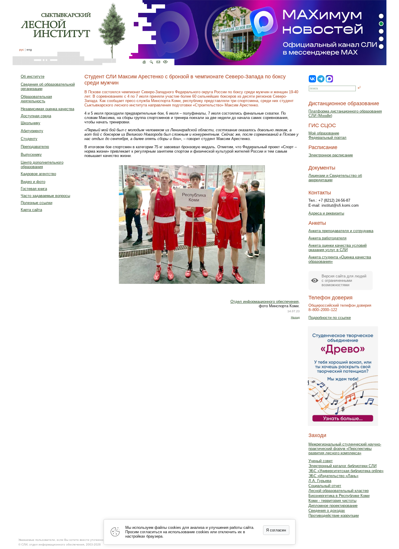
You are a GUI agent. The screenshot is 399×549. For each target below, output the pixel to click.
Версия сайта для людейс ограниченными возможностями (344, 280)
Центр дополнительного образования (42, 164)
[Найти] (359, 88)
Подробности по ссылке (329, 317)
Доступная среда (36, 116)
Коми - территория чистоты (332, 500)
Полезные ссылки (36, 203)
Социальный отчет (324, 486)
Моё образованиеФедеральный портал (327, 135)
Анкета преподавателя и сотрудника (340, 231)
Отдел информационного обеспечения (264, 301)
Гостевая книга (34, 189)
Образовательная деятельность (36, 98)
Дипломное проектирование (333, 505)
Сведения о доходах (326, 510)
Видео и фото (33, 181)
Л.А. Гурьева (319, 481)
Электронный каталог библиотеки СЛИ (342, 466)
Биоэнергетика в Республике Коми (338, 495)
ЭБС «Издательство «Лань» (333, 476)
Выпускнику (31, 154)
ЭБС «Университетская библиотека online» (346, 471)
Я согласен (276, 530)
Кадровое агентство (38, 174)
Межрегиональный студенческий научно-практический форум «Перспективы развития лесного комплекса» (344, 448)
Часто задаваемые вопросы (45, 196)
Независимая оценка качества (47, 109)
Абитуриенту (32, 131)
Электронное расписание (330, 155)
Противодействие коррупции (333, 515)
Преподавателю (35, 146)
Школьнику (30, 123)
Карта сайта (31, 210)
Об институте (32, 76)
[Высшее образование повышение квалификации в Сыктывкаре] (93, 32)
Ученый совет (320, 461)
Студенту (29, 139)
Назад (295, 317)
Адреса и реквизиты (326, 213)
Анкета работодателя (327, 238)
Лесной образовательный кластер (338, 490)
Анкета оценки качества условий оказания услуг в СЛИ (337, 247)
